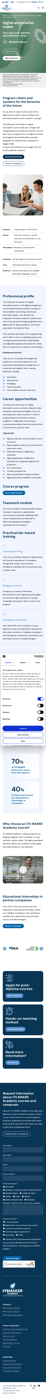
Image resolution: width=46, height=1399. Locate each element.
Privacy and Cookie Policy (12, 1367)
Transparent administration (12, 1364)
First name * (7, 1145)
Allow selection (23, 735)
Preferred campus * (10, 1183)
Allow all (23, 728)
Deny (23, 741)
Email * (5, 1164)
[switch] (38, 705)
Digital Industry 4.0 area (11, 1343)
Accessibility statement (11, 1371)
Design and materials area (12, 1333)
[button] (43, 8)
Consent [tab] (8, 662)
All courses (6, 1346)
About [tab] (37, 662)
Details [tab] (23, 662)
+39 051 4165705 (14, 1311)
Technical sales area (10, 1339)
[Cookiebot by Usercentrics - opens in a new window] (34, 656)
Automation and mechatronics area (15, 1329)
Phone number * (9, 1174)
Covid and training (9, 1361)
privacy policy (8, 1242)
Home (5, 15)
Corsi (10, 15)
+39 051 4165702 (14, 1308)
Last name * (7, 1155)
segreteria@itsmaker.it (15, 1315)
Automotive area (9, 1336)
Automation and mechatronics (24, 15)
